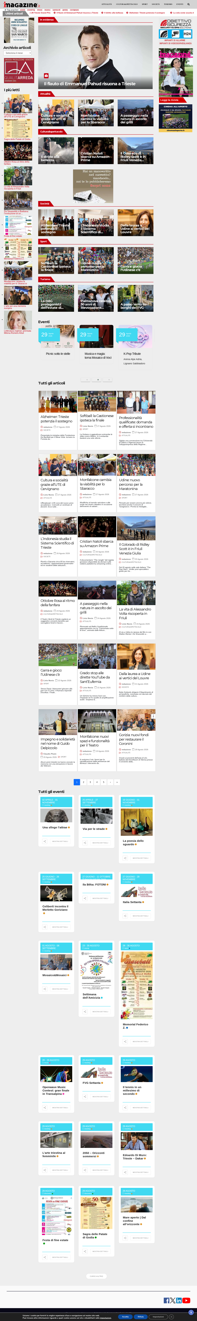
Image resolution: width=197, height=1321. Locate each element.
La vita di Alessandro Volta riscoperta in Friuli (135, 613)
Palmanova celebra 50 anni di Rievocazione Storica (96, 306)
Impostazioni (158, 1317)
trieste (39, 10)
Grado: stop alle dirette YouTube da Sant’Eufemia (95, 677)
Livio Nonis (88, 426)
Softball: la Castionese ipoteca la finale (56, 266)
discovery (47, 1193)
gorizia (65, 10)
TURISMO (168, 4)
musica (47, 10)
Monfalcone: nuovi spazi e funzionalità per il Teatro (94, 740)
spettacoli (56, 10)
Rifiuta (141, 1317)
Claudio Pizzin (49, 754)
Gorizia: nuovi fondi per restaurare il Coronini (133, 739)
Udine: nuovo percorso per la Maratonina (92, 266)
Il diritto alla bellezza (64, 83)
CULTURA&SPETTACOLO (127, 4)
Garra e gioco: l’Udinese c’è (131, 268)
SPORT (145, 4)
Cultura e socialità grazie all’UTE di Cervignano (55, 119)
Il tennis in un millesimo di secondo (132, 1090)
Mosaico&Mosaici (54, 975)
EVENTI (179, 4)
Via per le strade (94, 828)
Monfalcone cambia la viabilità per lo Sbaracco (95, 119)
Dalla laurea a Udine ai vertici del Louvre (134, 228)
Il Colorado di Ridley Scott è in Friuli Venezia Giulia (133, 158)
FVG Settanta (93, 353)
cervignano (74, 10)
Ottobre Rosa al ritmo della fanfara (58, 603)
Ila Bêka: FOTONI (94, 884)
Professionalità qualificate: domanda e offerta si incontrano (136, 422)
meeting (47, 805)
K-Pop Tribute (54, 353)
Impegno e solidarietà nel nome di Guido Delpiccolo (58, 743)
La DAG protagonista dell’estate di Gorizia (51, 306)
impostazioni (105, 1318)
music (46, 1063)
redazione (47, 427)
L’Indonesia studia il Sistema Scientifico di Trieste (95, 230)
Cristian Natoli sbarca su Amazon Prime (95, 156)
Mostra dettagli (60, 841)
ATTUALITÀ (107, 4)
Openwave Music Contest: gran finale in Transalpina (55, 1090)
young (87, 948)
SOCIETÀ (156, 4)
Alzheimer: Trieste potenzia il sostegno (55, 228)
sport (126, 948)
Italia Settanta (132, 902)
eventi (22, 10)
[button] (188, 4)
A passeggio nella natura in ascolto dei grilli (134, 119)
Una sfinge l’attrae (54, 827)
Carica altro (96, 1276)
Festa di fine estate (55, 1240)
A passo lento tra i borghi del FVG (134, 306)
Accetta (125, 1317)
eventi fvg (31, 10)
